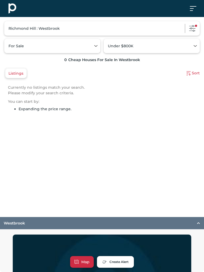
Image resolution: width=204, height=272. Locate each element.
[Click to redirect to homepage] (12, 8)
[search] (102, 28)
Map (85, 262)
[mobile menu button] (196, 8)
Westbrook (14, 223)
